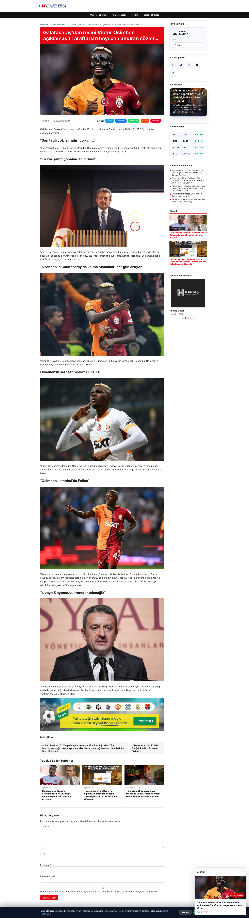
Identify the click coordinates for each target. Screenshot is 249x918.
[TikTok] (172, 73)
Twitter (109, 121)
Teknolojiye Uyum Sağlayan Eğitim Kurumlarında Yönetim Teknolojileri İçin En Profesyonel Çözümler (189, 180)
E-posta (45, 865)
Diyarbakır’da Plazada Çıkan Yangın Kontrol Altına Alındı (187, 195)
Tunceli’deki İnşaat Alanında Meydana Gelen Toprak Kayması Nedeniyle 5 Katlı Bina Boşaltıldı (188, 188)
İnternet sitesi (47, 876)
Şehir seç (177, 39)
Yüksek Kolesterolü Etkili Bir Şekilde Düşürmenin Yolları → (145, 748)
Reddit (145, 121)
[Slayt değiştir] (183, 318)
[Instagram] (189, 65)
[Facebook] (172, 65)
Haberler (44, 24)
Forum (134, 15)
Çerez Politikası (151, 15)
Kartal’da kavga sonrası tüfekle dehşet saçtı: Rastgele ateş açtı (189, 200)
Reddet (185, 912)
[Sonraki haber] (202, 93)
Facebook (121, 121)
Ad (42, 853)
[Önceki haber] (196, 93)
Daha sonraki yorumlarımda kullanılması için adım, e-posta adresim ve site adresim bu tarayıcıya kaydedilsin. (99, 891)
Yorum (44, 826)
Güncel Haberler (98, 15)
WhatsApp (134, 121)
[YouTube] (197, 65)
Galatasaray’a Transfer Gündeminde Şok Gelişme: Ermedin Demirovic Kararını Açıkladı (187, 172)
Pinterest (155, 121)
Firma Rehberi (119, 15)
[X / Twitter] (181, 65)
